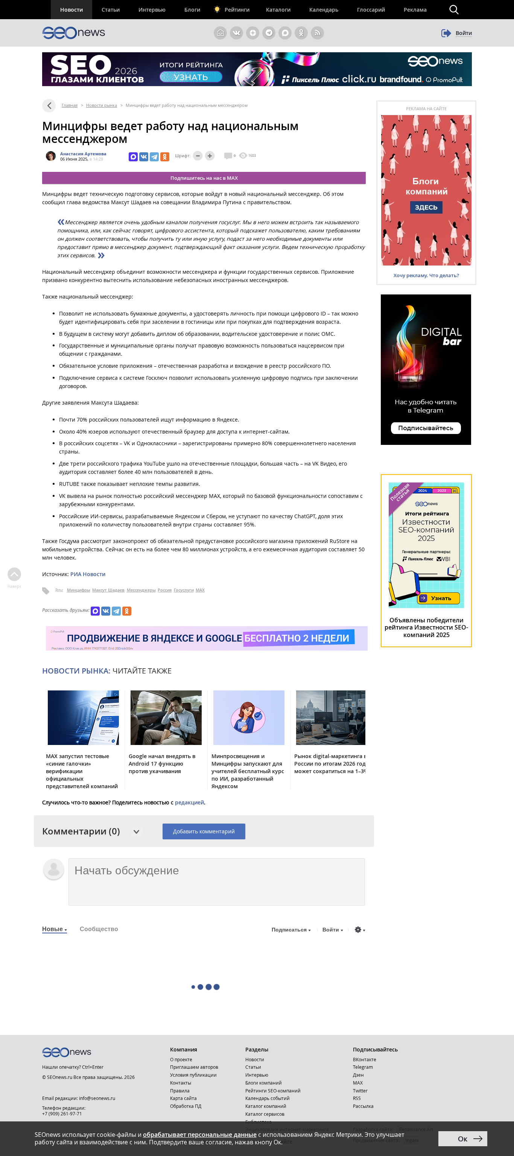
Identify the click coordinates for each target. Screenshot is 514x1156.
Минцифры (78, 590)
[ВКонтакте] (143, 156)
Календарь (323, 9)
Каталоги (278, 9)
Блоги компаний (263, 1083)
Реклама (415, 9)
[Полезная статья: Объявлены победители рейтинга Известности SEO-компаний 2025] (426, 606)
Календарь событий (267, 1098)
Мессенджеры (141, 590)
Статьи (111, 9)
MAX (200, 590)
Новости (71, 9)
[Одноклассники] (164, 156)
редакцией (189, 802)
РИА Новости (87, 574)
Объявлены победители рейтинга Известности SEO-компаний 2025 (426, 627)
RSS (357, 1098)
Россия (165, 590)
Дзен (358, 1075)
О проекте (181, 1059)
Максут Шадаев (108, 590)
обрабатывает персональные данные (200, 1134)
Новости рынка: (76, 671)
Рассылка (363, 1106)
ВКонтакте (364, 1059)
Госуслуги (184, 590)
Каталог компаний (265, 1106)
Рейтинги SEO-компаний (273, 1091)
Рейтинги (237, 9)
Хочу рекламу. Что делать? (426, 275)
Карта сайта (183, 1098)
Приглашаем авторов (194, 1067)
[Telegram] (154, 156)
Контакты (180, 1083)
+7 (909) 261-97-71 (62, 1113)
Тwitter (360, 1091)
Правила (180, 1091)
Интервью (152, 9)
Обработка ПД (185, 1106)
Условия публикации (193, 1075)
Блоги (192, 9)
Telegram (363, 1067)
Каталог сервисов (264, 1114)
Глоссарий (371, 9)
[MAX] (133, 156)
